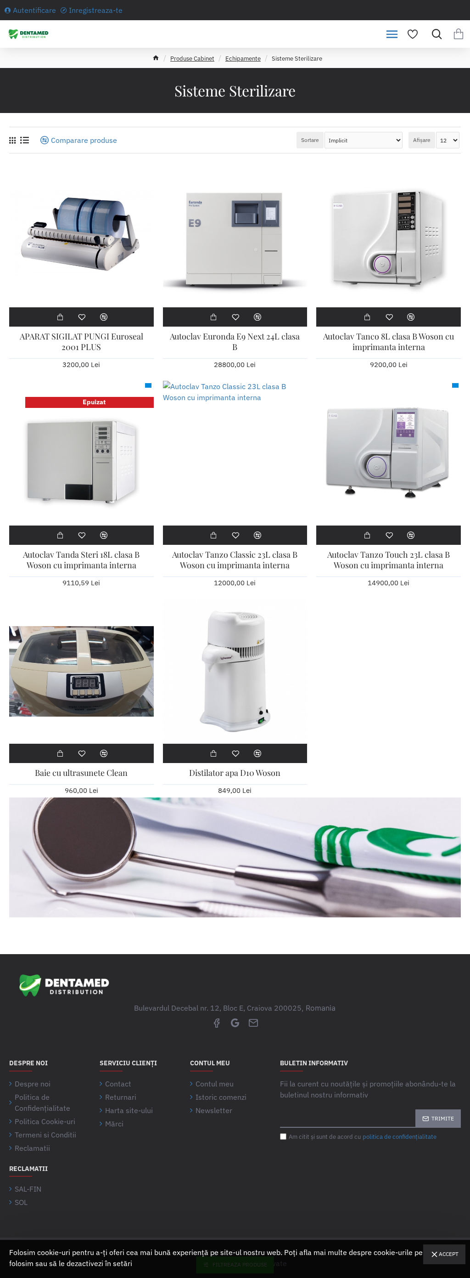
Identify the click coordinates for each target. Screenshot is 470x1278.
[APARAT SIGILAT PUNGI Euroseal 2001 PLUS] (81, 235)
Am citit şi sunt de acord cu (362, 1137)
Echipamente (243, 58)
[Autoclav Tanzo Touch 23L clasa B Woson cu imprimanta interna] (388, 453)
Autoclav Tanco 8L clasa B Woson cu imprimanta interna (388, 341)
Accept (449, 1253)
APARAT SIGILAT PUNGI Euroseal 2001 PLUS (81, 341)
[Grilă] (12, 140)
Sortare (310, 139)
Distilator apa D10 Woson (234, 773)
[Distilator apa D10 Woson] (235, 671)
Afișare (422, 139)
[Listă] (24, 140)
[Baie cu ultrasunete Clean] (81, 671)
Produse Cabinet (192, 58)
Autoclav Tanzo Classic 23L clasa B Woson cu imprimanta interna (234, 560)
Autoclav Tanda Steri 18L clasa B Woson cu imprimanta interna (81, 560)
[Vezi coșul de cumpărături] (458, 34)
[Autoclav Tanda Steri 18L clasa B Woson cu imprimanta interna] (81, 453)
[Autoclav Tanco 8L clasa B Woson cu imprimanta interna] (388, 235)
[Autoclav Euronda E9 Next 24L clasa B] (235, 235)
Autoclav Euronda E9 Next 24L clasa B (235, 341)
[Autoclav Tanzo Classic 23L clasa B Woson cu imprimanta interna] (235, 453)
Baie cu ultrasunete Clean (81, 773)
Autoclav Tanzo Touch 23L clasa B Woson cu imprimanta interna (388, 560)
